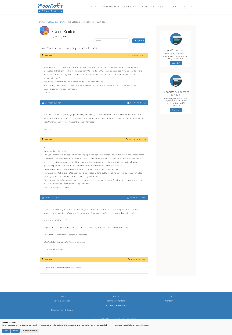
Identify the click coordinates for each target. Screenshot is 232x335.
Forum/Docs (130, 6)
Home (63, 296)
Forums (41, 22)
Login (189, 6)
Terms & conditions (116, 300)
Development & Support (152, 6)
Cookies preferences (116, 305)
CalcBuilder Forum (56, 22)
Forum (63, 305)
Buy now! (176, 63)
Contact (173, 6)
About (93, 6)
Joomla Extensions (110, 6)
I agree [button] (6, 331)
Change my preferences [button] (29, 331)
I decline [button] (15, 331)
